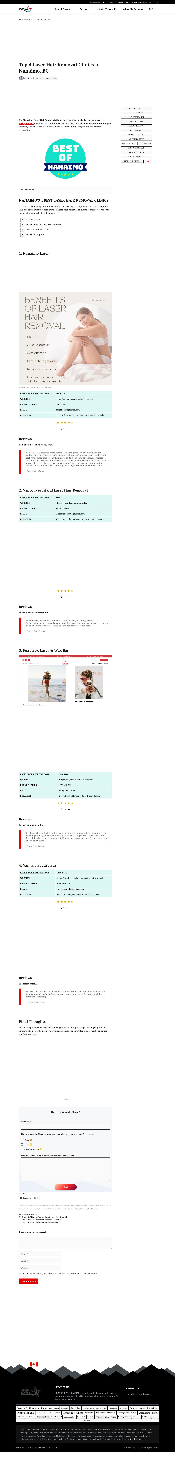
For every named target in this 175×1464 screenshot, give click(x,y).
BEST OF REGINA (144, 143)
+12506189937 (62, 404)
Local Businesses (30, 1417)
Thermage (155, 1417)
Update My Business (132, 9)
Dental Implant (123, 1408)
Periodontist (91, 1417)
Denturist (142, 1408)
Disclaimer (147, 2)
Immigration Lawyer (127, 1412)
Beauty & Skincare (29, 1217)
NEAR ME (23, 20)
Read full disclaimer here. (91, 1209)
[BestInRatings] (25, 9)
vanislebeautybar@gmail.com (70, 889)
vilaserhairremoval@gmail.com (70, 513)
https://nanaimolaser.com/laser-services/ (74, 399)
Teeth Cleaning (136, 1417)
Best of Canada (63, 9)
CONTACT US (52, 1447)
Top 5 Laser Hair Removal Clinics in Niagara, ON (41, 1222)
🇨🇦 (30, 20)
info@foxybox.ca (67, 790)
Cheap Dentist (64, 1408)
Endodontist (57, 1412)
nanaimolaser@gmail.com (68, 409)
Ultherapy (87, 1420)
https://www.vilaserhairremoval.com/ (73, 503)
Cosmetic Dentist (101, 1408)
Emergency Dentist (44, 1412)
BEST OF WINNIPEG (131, 161)
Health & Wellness (73, 1412)
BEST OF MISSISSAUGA (136, 135)
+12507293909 (62, 508)
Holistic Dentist (89, 1412)
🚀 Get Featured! (107, 9)
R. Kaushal (28, 78)
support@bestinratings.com (138, 1394)
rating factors (26, 123)
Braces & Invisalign (54, 1408)
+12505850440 (63, 883)
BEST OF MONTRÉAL (136, 139)
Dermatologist (44, 1217)
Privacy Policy (136, 2)
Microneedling (43, 1417)
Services (84, 9)
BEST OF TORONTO (136, 152)
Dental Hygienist (113, 1408)
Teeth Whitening (146, 1417)
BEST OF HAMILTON (136, 126)
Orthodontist (69, 1417)
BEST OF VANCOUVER (136, 157)
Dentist (134, 1408)
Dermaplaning (152, 1408)
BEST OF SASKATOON (136, 148)
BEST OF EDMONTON (136, 117)
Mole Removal (56, 1417)
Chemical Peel (75, 1408)
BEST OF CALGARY (136, 113)
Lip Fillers (20, 1417)
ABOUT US (20, 1447)
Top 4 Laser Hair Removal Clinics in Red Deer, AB (42, 1219)
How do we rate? (109, 2)
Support (156, 2)
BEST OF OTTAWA (128, 143)
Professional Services (106, 1416)
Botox (44, 1408)
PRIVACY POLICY (32, 1447)
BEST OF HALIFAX (136, 121)
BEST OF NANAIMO (41, 20)
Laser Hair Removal (59, 1217)
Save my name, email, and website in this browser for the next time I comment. (60, 1273)
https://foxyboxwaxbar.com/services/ (76, 779)
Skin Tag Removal (124, 1417)
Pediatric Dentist (81, 1417)
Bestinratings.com (136, 1447)
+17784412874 (65, 785)
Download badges (123, 2)
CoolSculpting (88, 1408)
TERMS (43, 1447)
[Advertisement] (65, 44)
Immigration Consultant (105, 1412)
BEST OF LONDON (136, 130)
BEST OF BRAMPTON (136, 108)
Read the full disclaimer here (134, 1439)
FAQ (151, 9)
